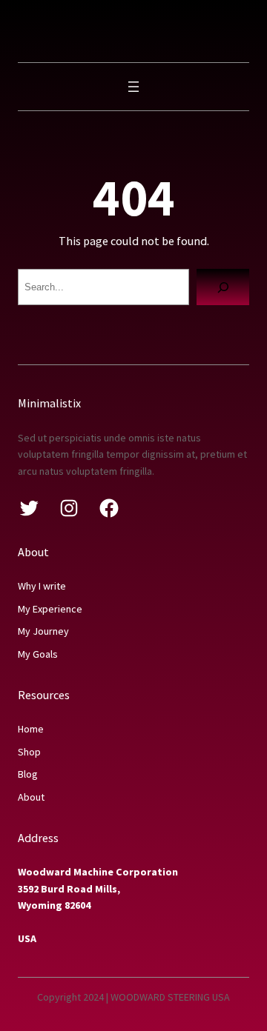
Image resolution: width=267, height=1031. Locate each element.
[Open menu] (133, 87)
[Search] (223, 287)
